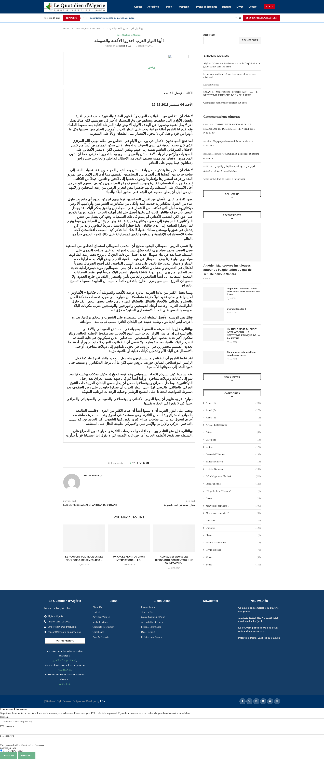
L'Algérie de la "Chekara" (233, 491)
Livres (240, 6)
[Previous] (83, 18)
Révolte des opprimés (233, 542)
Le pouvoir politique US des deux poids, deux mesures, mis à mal (243, 291)
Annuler (8, 755)
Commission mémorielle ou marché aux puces (112, 18)
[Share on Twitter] (140, 463)
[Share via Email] (147, 463)
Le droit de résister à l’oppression (229, 179)
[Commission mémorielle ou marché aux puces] (213, 357)
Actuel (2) (233, 410)
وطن (151, 67)
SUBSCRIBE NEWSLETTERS (262, 18)
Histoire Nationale (233, 469)
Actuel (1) (233, 403)
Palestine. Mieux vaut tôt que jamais (259, 637)
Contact (253, 6)
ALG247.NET (64, 670)
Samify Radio (64, 684)
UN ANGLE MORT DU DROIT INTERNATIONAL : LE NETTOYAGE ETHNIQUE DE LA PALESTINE (243, 334)
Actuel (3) (233, 417)
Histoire (226, 6)
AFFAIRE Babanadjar (233, 425)
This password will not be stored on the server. (22, 741)
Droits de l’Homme (206, 6)
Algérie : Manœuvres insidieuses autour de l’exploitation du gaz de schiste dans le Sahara (227, 270)
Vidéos (233, 557)
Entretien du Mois (233, 461)
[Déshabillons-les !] (213, 314)
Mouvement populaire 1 (233, 506)
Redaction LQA (123, 46)
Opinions (184, 6)
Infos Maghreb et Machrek (88, 28)
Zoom (233, 564)
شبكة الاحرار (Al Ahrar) (64, 660)
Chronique (233, 440)
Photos (233, 535)
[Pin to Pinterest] (144, 463)
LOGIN (269, 7)
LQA (102, 701)
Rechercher (209, 35)
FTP (5, 751)
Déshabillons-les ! (211, 84)
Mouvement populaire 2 (233, 513)
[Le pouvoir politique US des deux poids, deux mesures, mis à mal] (84, 538)
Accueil (138, 6)
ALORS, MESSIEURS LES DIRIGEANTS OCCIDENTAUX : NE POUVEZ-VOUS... (174, 560)
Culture (233, 447)
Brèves (233, 432)
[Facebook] (236, 18)
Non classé (233, 520)
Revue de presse (233, 550)
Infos (169, 6)
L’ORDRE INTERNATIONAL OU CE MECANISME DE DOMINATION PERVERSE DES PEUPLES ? (229, 128)
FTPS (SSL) (16, 751)
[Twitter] (240, 18)
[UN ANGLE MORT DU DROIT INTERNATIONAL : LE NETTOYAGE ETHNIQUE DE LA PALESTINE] (129, 538)
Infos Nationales (233, 484)
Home (66, 28)
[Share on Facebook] (137, 463)
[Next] (87, 18)
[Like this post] (133, 463)
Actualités (153, 6)
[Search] (278, 6)
